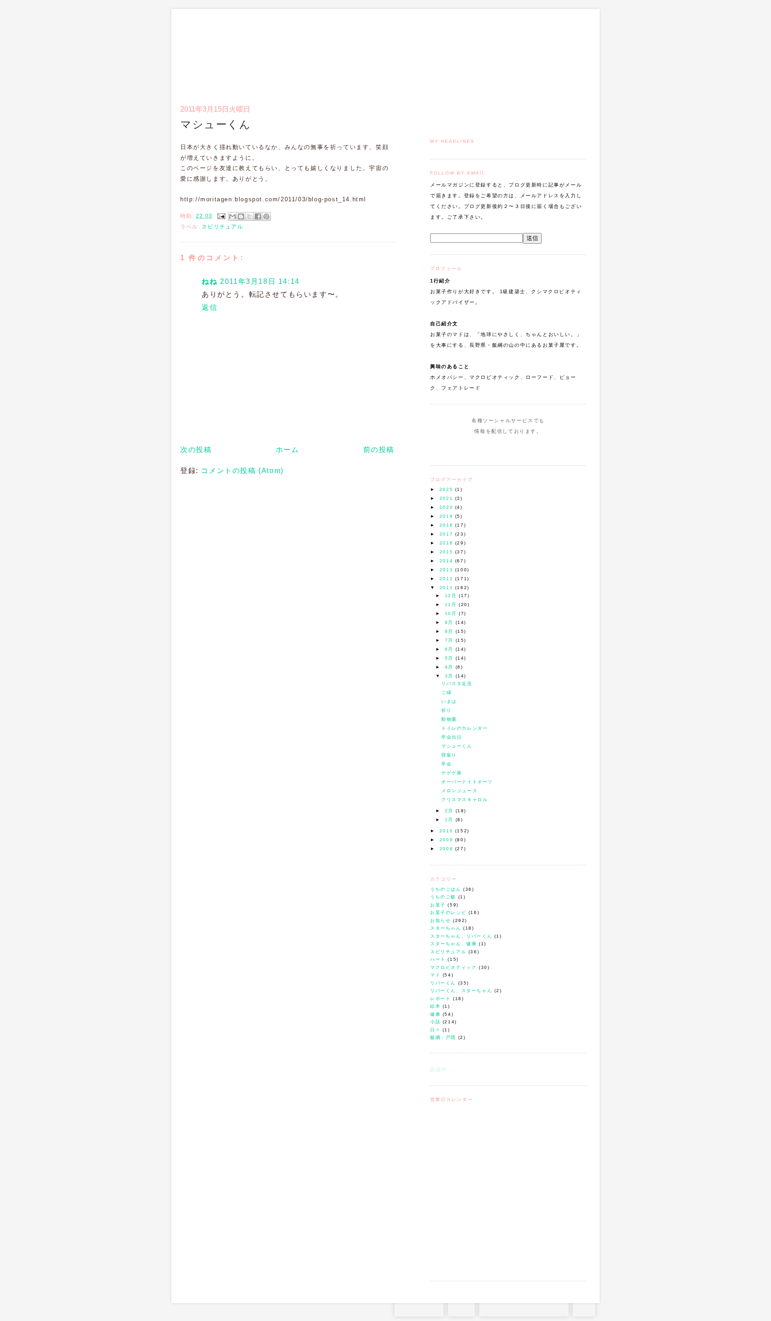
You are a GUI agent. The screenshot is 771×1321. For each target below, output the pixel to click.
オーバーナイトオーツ (467, 781)
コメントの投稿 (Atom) (242, 470)
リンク (570, 51)
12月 (452, 595)
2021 (447, 498)
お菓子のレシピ (448, 912)
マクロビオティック (453, 967)
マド (435, 974)
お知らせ (440, 920)
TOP (584, 1308)
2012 (447, 578)
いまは (449, 701)
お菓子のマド (206, 47)
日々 (435, 1029)
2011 (447, 587)
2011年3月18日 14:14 (260, 281)
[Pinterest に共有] (266, 216)
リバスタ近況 (457, 683)
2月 (450, 810)
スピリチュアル (448, 951)
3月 (450, 675)
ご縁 (446, 692)
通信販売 (492, 51)
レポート (440, 998)
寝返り (449, 754)
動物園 (449, 719)
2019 (447, 516)
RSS (461, 1308)
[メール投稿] (221, 216)
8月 (450, 631)
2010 (447, 830)
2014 (447, 560)
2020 (447, 507)
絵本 (435, 1006)
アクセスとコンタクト (542, 51)
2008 (447, 848)
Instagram (483, 448)
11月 (452, 604)
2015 (447, 551)
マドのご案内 (470, 51)
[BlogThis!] (240, 216)
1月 (450, 819)
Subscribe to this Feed (538, 448)
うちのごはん (445, 889)
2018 (447, 525)
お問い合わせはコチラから (523, 1308)
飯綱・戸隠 (443, 1037)
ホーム (287, 449)
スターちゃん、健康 (453, 943)
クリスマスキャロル (464, 799)
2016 (447, 542)
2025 (447, 489)
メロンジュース (459, 790)
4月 (450, 667)
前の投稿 (378, 449)
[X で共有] (249, 216)
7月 (450, 640)
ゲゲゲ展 (451, 772)
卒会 (446, 763)
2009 (447, 839)
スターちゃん (445, 928)
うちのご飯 (443, 896)
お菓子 (438, 904)
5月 (450, 658)
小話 (435, 1021)
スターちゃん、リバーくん (461, 936)
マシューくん (457, 746)
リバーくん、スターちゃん (461, 990)
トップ (447, 51)
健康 (435, 1014)
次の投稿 (195, 449)
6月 (450, 649)
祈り (446, 710)
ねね (209, 281)
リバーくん (443, 982)
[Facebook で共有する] (257, 216)
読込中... (441, 1069)
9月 (450, 622)
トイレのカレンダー (464, 728)
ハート (438, 959)
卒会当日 (451, 737)
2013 (447, 569)
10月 (452, 613)
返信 (209, 307)
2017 (447, 534)
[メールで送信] (232, 216)
